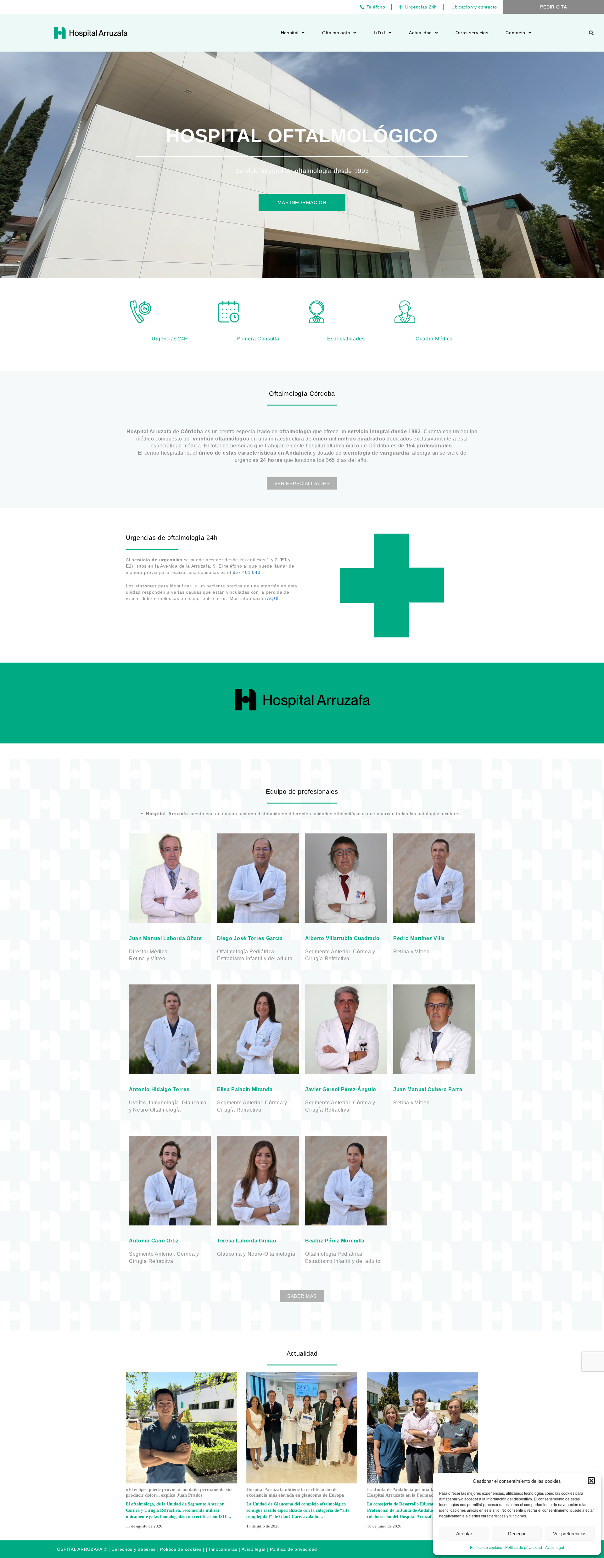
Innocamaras (223, 1549)
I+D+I (380, 32)
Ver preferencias (570, 1533)
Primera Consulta (258, 338)
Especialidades (346, 338)
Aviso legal (554, 1547)
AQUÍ (273, 598)
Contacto (515, 32)
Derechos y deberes (133, 1549)
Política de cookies (486, 1547)
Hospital (290, 32)
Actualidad (420, 32)
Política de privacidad (523, 1547)
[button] (591, 1480)
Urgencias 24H (170, 338)
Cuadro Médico (434, 338)
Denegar (517, 1533)
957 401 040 (246, 572)
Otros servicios (472, 32)
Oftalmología (336, 32)
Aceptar (464, 1533)
